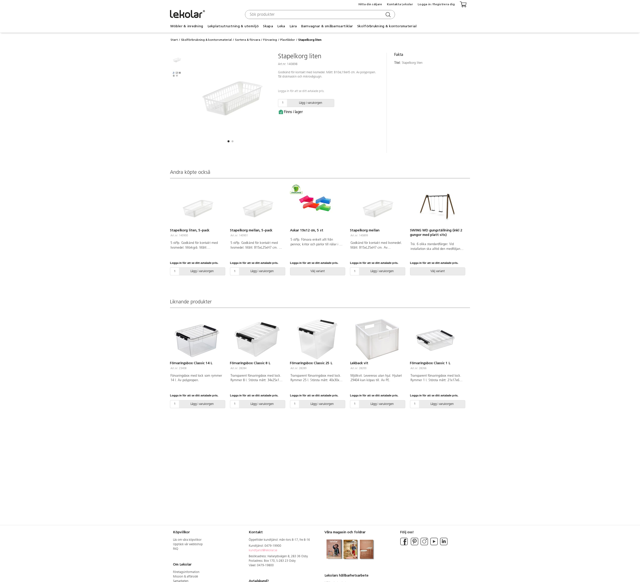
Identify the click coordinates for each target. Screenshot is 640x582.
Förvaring (270, 40)
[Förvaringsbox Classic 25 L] (317, 339)
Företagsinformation (186, 572)
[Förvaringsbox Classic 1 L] (437, 339)
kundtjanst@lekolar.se (263, 550)
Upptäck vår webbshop (188, 544)
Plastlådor (287, 40)
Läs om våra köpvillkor (187, 539)
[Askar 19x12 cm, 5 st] (317, 206)
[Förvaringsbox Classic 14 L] (197, 339)
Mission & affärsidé (185, 576)
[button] (229, 141)
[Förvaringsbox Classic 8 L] (257, 339)
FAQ (175, 548)
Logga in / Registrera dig (436, 4)
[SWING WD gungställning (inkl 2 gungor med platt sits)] (437, 206)
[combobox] (319, 14)
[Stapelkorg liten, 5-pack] (197, 206)
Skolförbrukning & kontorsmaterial (206, 40)
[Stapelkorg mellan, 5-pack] (257, 206)
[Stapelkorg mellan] (377, 206)
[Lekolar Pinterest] (414, 544)
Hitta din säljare (370, 4)
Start (174, 40)
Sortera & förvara (247, 40)
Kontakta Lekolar (400, 4)
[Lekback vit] (377, 339)
